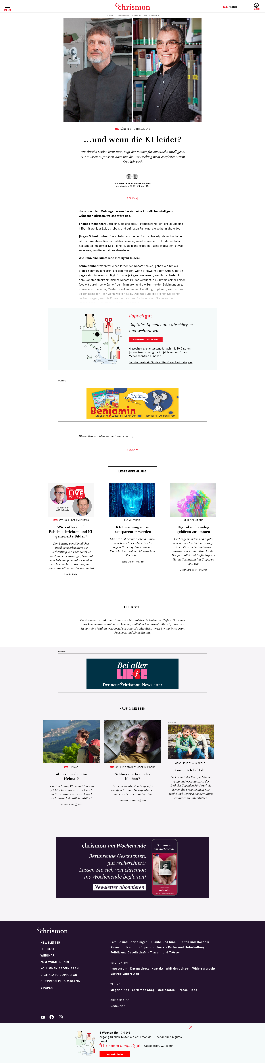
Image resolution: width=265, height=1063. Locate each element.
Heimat (74, 767)
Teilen (131, 198)
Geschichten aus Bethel (190, 763)
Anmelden (256, 7)
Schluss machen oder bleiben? (135, 767)
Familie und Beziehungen (129, 942)
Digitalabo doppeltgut (59, 975)
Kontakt (157, 968)
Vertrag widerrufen (124, 974)
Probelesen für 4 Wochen (145, 339)
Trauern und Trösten (165, 952)
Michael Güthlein (142, 183)
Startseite (110, 15)
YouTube (42, 1017)
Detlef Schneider (188, 569)
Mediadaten (166, 990)
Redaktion (118, 1006)
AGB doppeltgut (178, 968)
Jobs (194, 990)
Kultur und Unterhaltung (186, 947)
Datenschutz (139, 968)
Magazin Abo (119, 990)
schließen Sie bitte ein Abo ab (151, 624)
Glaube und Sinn (163, 942)
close (190, 1027)
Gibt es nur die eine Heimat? (71, 776)
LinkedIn (139, 633)
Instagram (177, 629)
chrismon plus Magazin (60, 981)
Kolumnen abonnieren (59, 968)
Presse (183, 990)
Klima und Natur (122, 947)
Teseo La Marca (67, 804)
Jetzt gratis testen (114, 1054)
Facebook (120, 633)
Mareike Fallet (126, 183)
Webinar (47, 955)
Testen (230, 7)
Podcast (47, 949)
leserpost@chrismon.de (123, 629)
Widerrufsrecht (203, 968)
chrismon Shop (143, 990)
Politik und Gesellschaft (128, 952)
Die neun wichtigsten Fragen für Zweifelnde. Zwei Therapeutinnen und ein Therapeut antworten (132, 790)
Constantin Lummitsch (129, 800)
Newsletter (50, 943)
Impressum (118, 968)
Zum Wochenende (55, 962)
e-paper (46, 988)
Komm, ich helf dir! (190, 770)
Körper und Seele (151, 947)
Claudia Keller (71, 574)
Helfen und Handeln (194, 942)
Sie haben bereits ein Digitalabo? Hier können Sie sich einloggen (160, 362)
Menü (7, 10)
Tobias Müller (127, 561)
